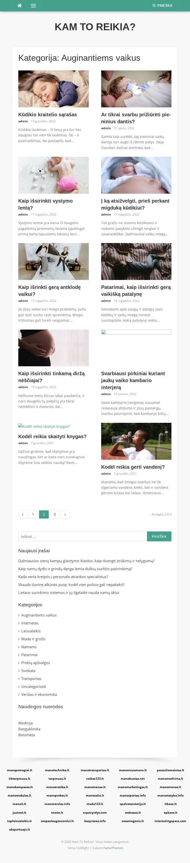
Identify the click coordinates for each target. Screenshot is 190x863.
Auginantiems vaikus (39, 615)
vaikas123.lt (95, 778)
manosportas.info (133, 795)
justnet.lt (19, 812)
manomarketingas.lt (133, 787)
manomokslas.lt (19, 795)
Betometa (26, 734)
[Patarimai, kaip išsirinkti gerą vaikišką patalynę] (136, 261)
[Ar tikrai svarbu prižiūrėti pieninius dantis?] (136, 88)
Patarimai (29, 654)
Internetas (29, 622)
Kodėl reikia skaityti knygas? (52, 436)
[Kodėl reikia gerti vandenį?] (136, 440)
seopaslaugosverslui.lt (57, 821)
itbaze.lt (171, 804)
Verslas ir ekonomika (39, 694)
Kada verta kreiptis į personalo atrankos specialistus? (63, 576)
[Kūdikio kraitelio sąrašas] (53, 88)
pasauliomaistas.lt (170, 770)
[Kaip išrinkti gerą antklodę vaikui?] (53, 261)
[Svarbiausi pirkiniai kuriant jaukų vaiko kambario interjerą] (136, 347)
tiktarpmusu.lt (19, 778)
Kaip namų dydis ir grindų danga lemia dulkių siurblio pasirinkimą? (75, 568)
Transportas (31, 678)
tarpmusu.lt (57, 778)
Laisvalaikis (31, 630)
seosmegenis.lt (133, 821)
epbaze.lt (170, 812)
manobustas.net (133, 778)
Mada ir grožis (33, 638)
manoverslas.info (57, 804)
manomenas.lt (95, 787)
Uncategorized (33, 686)
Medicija (25, 722)
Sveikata (28, 670)
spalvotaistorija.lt (133, 804)
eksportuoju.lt (19, 829)
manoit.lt (19, 804)
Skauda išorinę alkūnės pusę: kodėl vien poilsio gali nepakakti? (71, 584)
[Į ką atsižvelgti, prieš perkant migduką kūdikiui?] (136, 174)
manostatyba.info (170, 795)
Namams (29, 646)
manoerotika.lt (57, 787)
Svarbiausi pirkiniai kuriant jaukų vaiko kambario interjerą (133, 380)
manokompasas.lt (19, 787)
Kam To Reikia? (95, 26)
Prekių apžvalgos (35, 662)
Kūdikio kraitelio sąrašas (47, 114)
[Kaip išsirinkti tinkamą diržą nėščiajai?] (53, 347)
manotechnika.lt (57, 770)
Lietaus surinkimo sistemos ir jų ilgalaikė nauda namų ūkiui (68, 592)
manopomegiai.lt (19, 770)
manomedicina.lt (170, 778)
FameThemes (113, 848)
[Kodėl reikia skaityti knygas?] (44, 425)
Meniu (31, 5)
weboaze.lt (133, 812)
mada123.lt (95, 804)
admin (23, 121)
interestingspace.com (170, 821)
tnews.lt (57, 812)
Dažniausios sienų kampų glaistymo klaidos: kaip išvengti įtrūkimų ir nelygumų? (86, 560)
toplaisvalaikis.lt (19, 821)
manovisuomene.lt (133, 770)
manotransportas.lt (95, 770)
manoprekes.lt (57, 795)
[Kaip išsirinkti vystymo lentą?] (53, 174)
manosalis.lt (95, 795)
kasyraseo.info (95, 821)
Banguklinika (29, 728)
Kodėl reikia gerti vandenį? (133, 467)
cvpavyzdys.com (95, 812)
